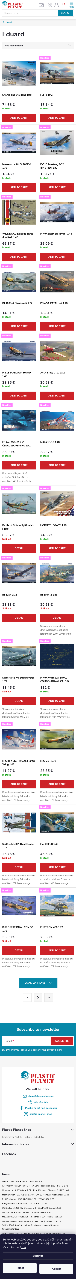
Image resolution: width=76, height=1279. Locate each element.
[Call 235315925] (50, 5)
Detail (19, 548)
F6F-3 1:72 (62, 1185)
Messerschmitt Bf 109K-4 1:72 (16, 1190)
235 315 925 (41, 1102)
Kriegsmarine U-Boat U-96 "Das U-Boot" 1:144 (24, 1203)
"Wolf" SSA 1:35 (46, 1199)
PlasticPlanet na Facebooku (41, 1108)
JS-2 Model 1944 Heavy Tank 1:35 (47, 1216)
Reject (20, 1268)
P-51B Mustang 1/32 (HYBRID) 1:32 (19, 1199)
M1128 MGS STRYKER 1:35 (15, 1216)
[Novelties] (57, 73)
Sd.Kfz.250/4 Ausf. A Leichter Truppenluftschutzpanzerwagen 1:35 (33, 1233)
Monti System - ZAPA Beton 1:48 (18, 1194)
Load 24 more (35, 983)
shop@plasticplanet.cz (41, 1096)
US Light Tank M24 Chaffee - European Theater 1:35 (26, 1212)
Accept (56, 1269)
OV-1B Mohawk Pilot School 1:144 (52, 1194)
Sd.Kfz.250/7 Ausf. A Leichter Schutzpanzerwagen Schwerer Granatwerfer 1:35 (30, 1227)
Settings (38, 1256)
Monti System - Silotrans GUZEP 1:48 (51, 1190)
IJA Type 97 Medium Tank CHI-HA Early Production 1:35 (28, 1185)
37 (48, 997)
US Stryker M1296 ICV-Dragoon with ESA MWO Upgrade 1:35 (31, 1208)
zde (23, 1247)
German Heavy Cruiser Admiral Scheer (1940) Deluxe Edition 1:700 (33, 1221)
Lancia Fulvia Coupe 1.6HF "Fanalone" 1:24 (22, 1181)
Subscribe (62, 1041)
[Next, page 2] (38, 997)
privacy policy (54, 1049)
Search (66, 13)
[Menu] (71, 4)
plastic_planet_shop (41, 1114)
